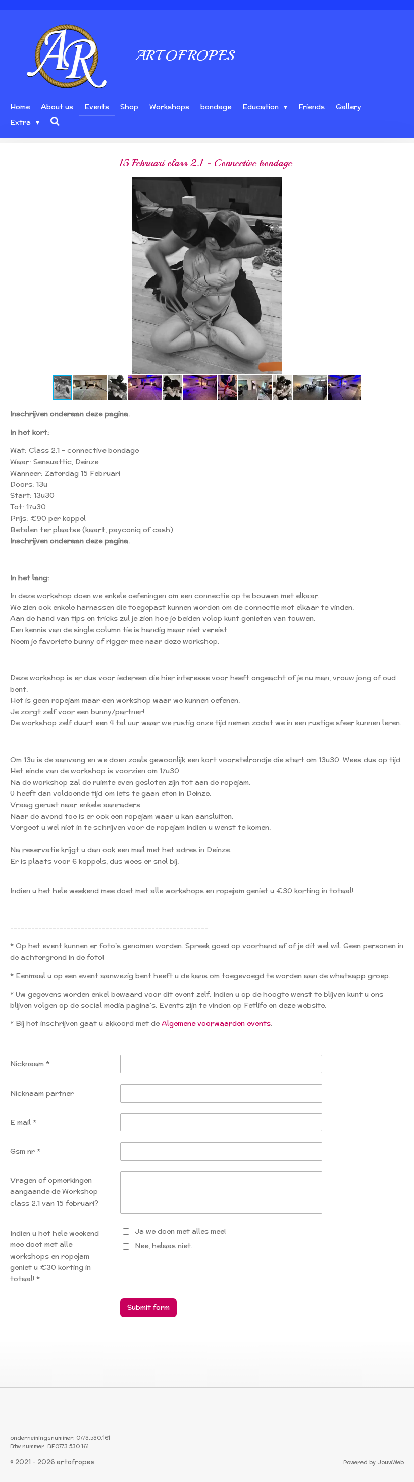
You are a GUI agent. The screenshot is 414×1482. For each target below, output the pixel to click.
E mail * (23, 1122)
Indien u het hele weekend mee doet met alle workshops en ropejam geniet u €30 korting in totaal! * (54, 1256)
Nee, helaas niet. (163, 1246)
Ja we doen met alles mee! (180, 1231)
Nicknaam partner (42, 1093)
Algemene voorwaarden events (216, 1023)
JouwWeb (390, 1462)
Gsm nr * (25, 1151)
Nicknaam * (29, 1064)
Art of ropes (184, 55)
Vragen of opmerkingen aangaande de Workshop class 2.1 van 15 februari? (54, 1191)
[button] (395, 186)
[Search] (55, 122)
